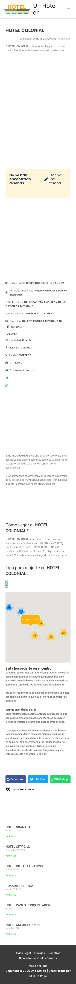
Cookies (39, 953)
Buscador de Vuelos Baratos (38, 958)
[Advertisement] (38, 240)
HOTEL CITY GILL (17, 846)
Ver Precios (10, 836)
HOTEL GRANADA (18, 827)
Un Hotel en (45, 9)
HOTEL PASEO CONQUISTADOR (27, 905)
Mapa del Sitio (38, 966)
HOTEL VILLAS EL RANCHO (24, 866)
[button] (15, 779)
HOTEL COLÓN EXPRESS (22, 925)
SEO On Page (38, 976)
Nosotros (54, 953)
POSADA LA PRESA (19, 886)
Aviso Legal (23, 953)
